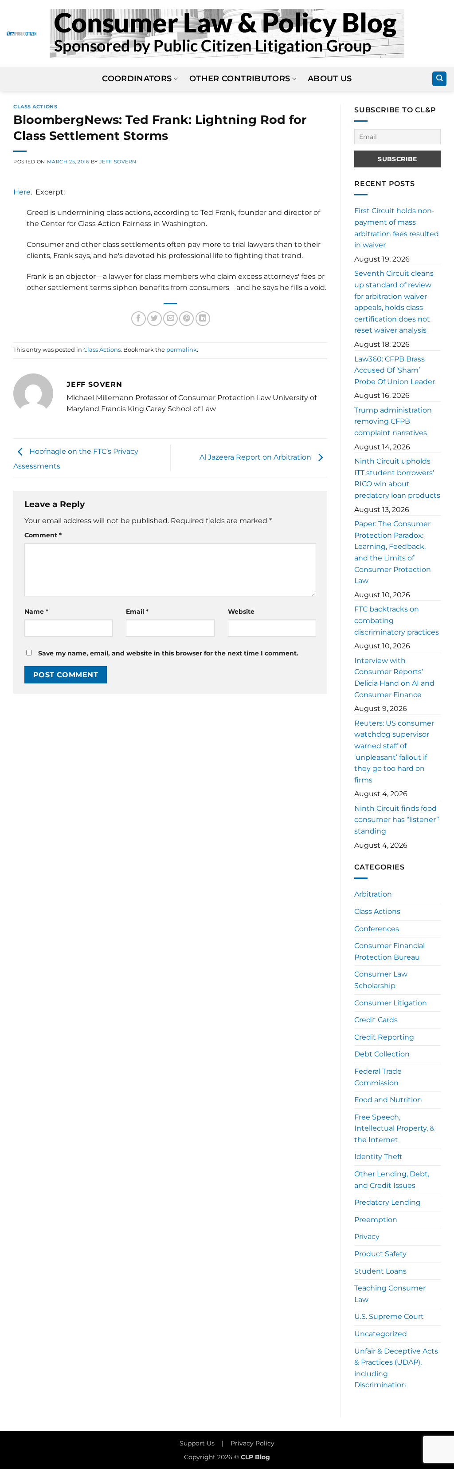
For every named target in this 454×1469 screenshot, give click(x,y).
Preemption (375, 1219)
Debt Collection (382, 1054)
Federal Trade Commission (378, 1077)
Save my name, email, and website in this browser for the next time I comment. (168, 653)
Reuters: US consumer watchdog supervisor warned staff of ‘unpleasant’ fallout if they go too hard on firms (394, 751)
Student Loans (380, 1271)
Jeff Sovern (118, 162)
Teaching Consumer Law (390, 1294)
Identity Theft (378, 1156)
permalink (181, 349)
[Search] (439, 78)
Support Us (197, 1443)
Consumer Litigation (390, 1003)
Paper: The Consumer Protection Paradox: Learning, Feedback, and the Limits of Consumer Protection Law (392, 552)
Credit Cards (376, 1020)
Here (22, 192)
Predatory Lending (387, 1202)
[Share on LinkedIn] (203, 318)
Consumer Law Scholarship (380, 980)
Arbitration (373, 894)
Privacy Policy (252, 1443)
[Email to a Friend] (170, 318)
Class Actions (35, 106)
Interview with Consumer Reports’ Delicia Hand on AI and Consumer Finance (394, 677)
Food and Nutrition (388, 1100)
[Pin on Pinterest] (186, 318)
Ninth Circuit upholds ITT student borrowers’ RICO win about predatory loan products (397, 478)
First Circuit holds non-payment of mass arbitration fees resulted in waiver (396, 227)
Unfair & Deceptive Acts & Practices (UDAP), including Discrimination (396, 1368)
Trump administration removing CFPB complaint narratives (393, 421)
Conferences (376, 929)
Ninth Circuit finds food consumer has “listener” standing (396, 819)
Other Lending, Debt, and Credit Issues (391, 1180)
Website (241, 611)
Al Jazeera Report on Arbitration (256, 457)
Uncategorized (380, 1334)
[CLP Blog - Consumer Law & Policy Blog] (227, 33)
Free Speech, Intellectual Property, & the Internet (394, 1128)
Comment (43, 535)
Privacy (367, 1236)
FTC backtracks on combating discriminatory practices (396, 620)
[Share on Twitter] (154, 318)
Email (137, 611)
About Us (330, 78)
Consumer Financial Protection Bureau (389, 951)
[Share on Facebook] (138, 318)
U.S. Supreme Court (389, 1316)
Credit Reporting (384, 1037)
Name (36, 611)
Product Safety (380, 1254)
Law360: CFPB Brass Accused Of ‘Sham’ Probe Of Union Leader (394, 370)
